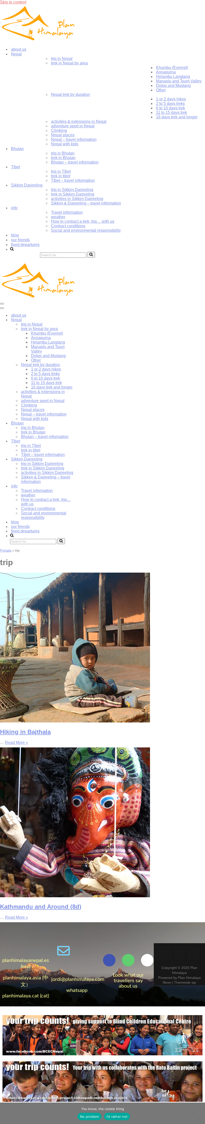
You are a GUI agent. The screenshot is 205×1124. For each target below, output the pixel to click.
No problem (89, 1117)
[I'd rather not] (198, 1113)
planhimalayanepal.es (25, 960)
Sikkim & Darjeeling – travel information (86, 203)
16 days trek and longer (177, 117)
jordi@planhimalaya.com (77, 979)
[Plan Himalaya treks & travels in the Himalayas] (39, 40)
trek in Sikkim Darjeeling (72, 194)
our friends (20, 240)
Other (161, 90)
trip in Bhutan (62, 153)
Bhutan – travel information (74, 162)
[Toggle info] (87, 486)
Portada (5, 550)
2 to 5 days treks (170, 103)
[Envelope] (63, 950)
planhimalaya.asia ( (23, 977)
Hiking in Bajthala (25, 731)
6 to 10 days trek (170, 108)
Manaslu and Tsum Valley (179, 81)
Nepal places (62, 135)
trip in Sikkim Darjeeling (72, 190)
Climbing (59, 130)
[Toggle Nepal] (87, 320)
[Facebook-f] (109, 960)
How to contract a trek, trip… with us (82, 221)
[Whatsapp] (77, 950)
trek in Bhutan (63, 158)
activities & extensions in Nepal (78, 121)
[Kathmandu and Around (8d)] (75, 896)
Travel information (67, 212)
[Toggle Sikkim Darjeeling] (87, 459)
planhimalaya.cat (20, 995)
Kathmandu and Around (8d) (40, 906)
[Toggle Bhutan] (87, 423)
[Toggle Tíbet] (87, 441)
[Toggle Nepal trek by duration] (87, 365)
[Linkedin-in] (179, 953)
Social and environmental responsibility (86, 230)
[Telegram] (90, 950)
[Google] (147, 960)
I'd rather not (117, 1117)
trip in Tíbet (61, 171)
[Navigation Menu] (2, 303)
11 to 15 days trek (171, 112)
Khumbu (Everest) (172, 67)
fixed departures (25, 244)
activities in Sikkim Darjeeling (77, 199)
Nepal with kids (64, 144)
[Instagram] (193, 953)
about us (18, 49)
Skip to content (13, 2)
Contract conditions (68, 226)
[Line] (77, 964)
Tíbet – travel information (73, 180)
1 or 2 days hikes (171, 99)
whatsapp (77, 990)
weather (58, 217)
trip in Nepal (61, 58)
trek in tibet (60, 176)
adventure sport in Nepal (72, 126)
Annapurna (166, 72)
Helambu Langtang (173, 76)
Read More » (16, 742)
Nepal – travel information (73, 139)
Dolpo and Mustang (173, 85)
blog (15, 235)
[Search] (91, 255)
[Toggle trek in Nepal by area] (87, 329)
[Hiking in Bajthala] (75, 721)
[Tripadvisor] (128, 960)
